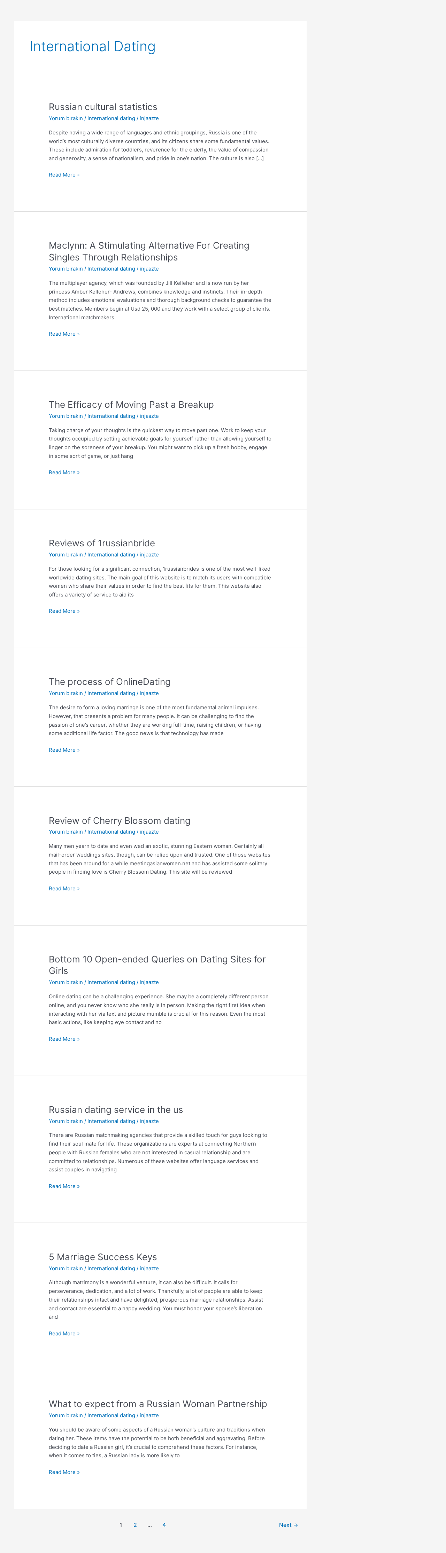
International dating (111, 118)
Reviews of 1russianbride (102, 543)
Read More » (64, 174)
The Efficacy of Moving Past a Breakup (131, 404)
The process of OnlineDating (110, 681)
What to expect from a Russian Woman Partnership (158, 1403)
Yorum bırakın (66, 118)
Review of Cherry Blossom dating (120, 820)
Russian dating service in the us (116, 1109)
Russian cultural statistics (103, 106)
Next (288, 1525)
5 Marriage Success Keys (103, 1256)
